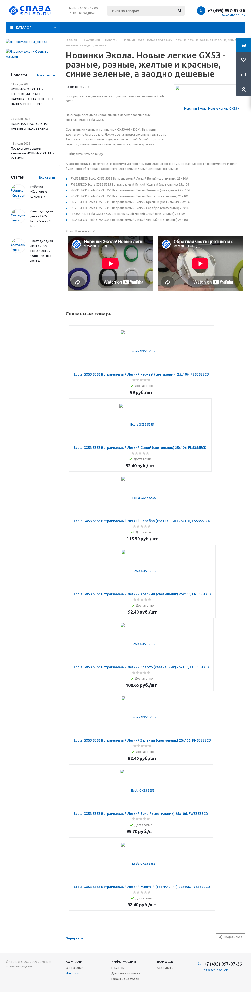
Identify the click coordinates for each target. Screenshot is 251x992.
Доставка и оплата (125, 973)
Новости (72, 973)
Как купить (165, 967)
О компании (74, 967)
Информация (123, 961)
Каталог (23, 27)
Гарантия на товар (125, 978)
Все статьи (47, 177)
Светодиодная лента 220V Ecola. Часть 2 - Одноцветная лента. (41, 250)
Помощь (165, 961)
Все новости (46, 75)
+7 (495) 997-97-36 (226, 10)
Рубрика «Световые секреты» (38, 191)
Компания (75, 961)
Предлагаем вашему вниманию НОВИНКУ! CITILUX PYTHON (32, 153)
